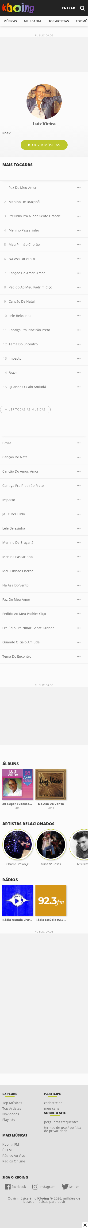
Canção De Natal (22, 301)
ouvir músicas (46, 145)
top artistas (59, 21)
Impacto (15, 358)
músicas (10, 21)
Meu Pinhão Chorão (24, 244)
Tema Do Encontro (23, 344)
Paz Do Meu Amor (23, 187)
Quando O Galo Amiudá (27, 387)
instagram (47, 1186)
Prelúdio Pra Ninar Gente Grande (35, 216)
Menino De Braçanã (24, 202)
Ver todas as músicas (27, 409)
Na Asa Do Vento (22, 258)
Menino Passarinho (24, 230)
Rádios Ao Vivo (13, 1155)
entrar (68, 8)
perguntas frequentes (61, 1122)
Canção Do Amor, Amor (27, 273)
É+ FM (7, 1150)
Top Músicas (12, 1103)
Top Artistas (11, 1108)
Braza (13, 372)
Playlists (8, 1119)
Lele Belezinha (20, 315)
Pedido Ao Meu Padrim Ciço (30, 287)
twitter (74, 1186)
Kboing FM (10, 1144)
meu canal (33, 21)
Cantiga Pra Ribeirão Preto (29, 330)
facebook (19, 1186)
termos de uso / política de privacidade (62, 1129)
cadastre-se (53, 1103)
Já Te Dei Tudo (13, 514)
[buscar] (82, 8)
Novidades (10, 1114)
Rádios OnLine (13, 1161)
